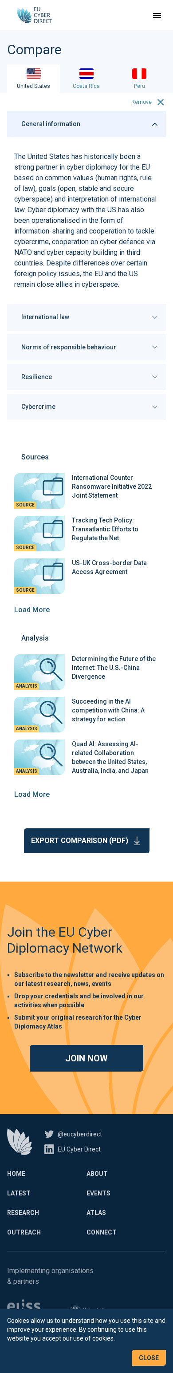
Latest (19, 1193)
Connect (101, 1232)
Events (98, 1193)
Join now (86, 1058)
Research (23, 1212)
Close (149, 1357)
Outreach (24, 1232)
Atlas (96, 1212)
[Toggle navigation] (157, 15)
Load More (32, 609)
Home (16, 1173)
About (97, 1173)
